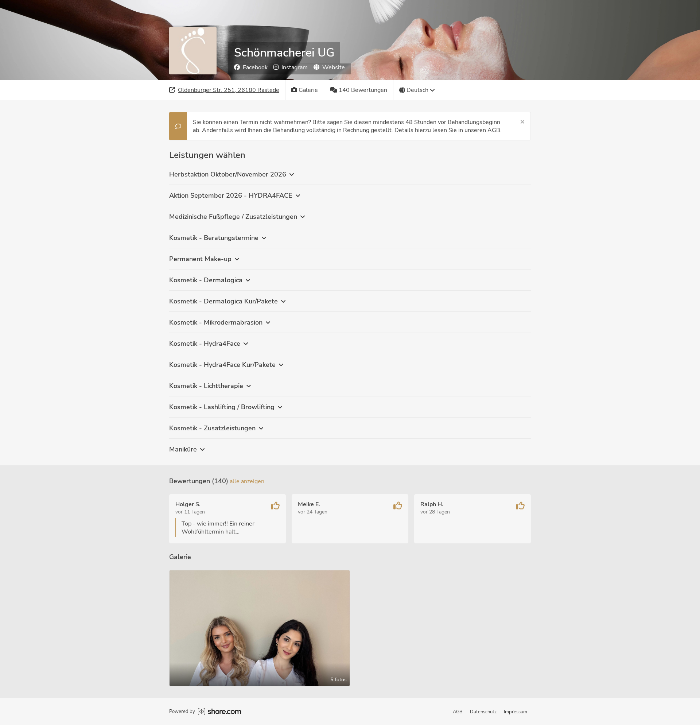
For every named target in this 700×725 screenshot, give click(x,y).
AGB (458, 712)
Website (333, 67)
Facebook (255, 67)
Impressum (515, 712)
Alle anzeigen (247, 481)
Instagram (294, 67)
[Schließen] (522, 122)
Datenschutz (483, 712)
